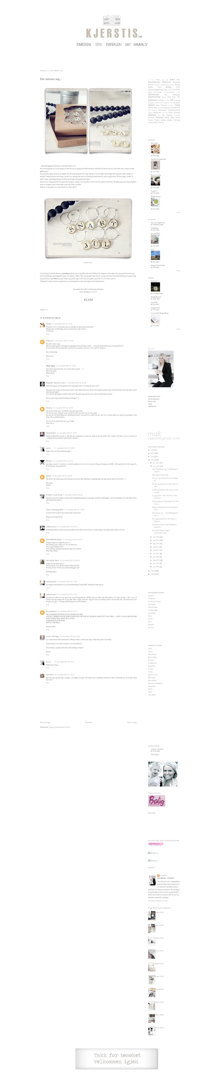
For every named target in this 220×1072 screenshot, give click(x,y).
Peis (163, 112)
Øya (162, 122)
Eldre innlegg (132, 722)
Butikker (150, 87)
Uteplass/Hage (152, 122)
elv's (152, 249)
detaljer (169, 87)
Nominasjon (162, 110)
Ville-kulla (152, 604)
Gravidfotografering (169, 92)
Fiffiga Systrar (51, 527)
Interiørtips (161, 100)
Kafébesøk (150, 102)
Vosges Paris (155, 308)
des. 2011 (156, 463)
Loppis (177, 105)
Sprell (150, 689)
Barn (178, 80)
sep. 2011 (156, 540)
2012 (153, 457)
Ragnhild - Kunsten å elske (55, 383)
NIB (178, 107)
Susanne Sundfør (154, 120)
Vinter (159, 122)
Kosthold (170, 105)
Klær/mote (164, 105)
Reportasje (177, 112)
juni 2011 (156, 550)
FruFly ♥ (154, 191)
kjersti (48, 448)
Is (165, 100)
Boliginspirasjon (165, 84)
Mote (169, 107)
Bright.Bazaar (156, 297)
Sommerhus (177, 115)
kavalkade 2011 (168, 102)
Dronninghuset (51, 611)
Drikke (178, 87)
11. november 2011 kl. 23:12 (73, 539)
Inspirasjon (152, 100)
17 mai (150, 79)
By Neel (151, 660)
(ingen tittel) (159, 912)
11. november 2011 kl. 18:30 (76, 383)
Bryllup (172, 84)
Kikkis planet (155, 196)
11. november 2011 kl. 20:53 (67, 527)
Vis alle (178, 212)
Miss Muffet (152, 680)
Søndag (163, 120)
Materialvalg (160, 107)
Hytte (173, 97)
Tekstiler (170, 120)
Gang (150, 92)
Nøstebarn (151, 686)
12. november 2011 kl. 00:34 (70, 560)
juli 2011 (156, 547)
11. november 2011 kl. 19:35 (67, 433)
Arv (163, 79)
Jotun (168, 100)
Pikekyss (49, 461)
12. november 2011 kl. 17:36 (67, 581)
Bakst (172, 79)
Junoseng (177, 100)
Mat (155, 107)
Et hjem (151, 669)
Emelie (48, 476)
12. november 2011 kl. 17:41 (67, 594)
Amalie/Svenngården (158, 159)
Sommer (169, 115)
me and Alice (155, 233)
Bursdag (177, 85)
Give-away (158, 92)
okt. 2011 (156, 537)
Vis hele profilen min (158, 901)
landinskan (155, 228)
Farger (165, 90)
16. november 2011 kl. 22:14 (64, 675)
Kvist (150, 616)
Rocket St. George (154, 601)
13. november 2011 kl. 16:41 (64, 662)
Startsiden (88, 722)
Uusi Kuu (154, 302)
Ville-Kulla (152, 695)
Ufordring (177, 120)
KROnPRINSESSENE (54, 539)
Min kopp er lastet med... (160, 475)
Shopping (152, 115)
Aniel (150, 648)
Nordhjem (151, 598)
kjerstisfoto (176, 103)
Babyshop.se (152, 654)
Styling (178, 117)
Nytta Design (152, 607)
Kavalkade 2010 (158, 102)
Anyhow (151, 595)
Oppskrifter (157, 112)
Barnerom (166, 82)
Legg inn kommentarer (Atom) (59, 727)
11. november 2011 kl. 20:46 (74, 510)
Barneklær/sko (154, 82)
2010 (153, 571)
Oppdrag (150, 112)
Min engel (151, 677)
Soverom (151, 117)
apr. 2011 (156, 557)
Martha (49, 324)
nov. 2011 (156, 466)
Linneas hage (152, 610)
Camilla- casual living (54, 495)
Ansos (150, 651)
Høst (178, 97)
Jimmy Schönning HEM (54, 510)
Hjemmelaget (153, 94)
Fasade (170, 89)
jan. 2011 (156, 567)
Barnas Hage (152, 657)
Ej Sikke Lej (152, 663)
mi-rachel (154, 143)
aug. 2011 (156, 544)
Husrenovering (154, 97)
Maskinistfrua (51, 433)
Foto (178, 89)
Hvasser (164, 97)
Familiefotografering (155, 90)
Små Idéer (49, 675)
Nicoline (49, 408)
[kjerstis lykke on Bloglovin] (155, 845)
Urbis (150, 692)
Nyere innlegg (45, 722)
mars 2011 (156, 560)
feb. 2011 (156, 563)
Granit (150, 619)
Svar (47, 334)
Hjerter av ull (152, 675)
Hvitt (169, 97)
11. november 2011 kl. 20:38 (62, 476)
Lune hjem (152, 613)
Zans (150, 622)
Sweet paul (155, 754)
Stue (172, 117)
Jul (46, 309)
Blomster (151, 85)
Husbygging (176, 95)
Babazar (151, 625)
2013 (153, 453)
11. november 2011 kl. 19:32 (63, 408)
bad (167, 79)
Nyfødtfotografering (174, 110)
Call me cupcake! (157, 749)
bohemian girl (51, 581)
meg (165, 107)
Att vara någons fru (158, 223)
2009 (153, 574)
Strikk (167, 117)
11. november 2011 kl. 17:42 (62, 324)
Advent (158, 80)
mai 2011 (156, 553)
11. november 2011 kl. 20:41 (73, 495)
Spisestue (159, 117)
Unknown (49, 341)
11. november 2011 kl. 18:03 (64, 341)
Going (150, 672)
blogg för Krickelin (158, 265)
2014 (153, 450)
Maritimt (150, 107)
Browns (150, 627)
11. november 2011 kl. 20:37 (63, 461)
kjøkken (151, 105)
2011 (153, 460)
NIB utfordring (152, 110)
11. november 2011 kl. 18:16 (66, 366)
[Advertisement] (70, 738)
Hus (165, 95)
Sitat (159, 115)
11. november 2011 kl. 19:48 (64, 448)
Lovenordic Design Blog (159, 313)
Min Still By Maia (52, 560)
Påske (171, 112)
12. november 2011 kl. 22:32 (70, 636)
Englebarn (151, 666)
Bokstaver (157, 84)
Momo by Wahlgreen (155, 683)
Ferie (173, 90)
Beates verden (156, 175)
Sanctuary (154, 281)
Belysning (176, 82)
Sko (163, 115)
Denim (159, 87)
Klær (157, 105)
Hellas (178, 92)
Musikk (174, 107)
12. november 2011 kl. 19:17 (67, 611)
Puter (166, 112)
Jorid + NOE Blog (52, 636)
